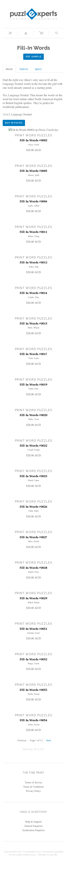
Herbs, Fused (33, 693)
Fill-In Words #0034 (33, 720)
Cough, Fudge (34, 449)
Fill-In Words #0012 (33, 262)
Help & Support (33, 821)
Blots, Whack (33, 327)
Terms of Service (33, 782)
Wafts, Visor (33, 419)
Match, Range (33, 602)
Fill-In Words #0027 (33, 537)
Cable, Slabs (33, 510)
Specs (38, 69)
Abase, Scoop (33, 724)
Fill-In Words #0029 (33, 598)
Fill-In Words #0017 (33, 354)
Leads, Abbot (33, 205)
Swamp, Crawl (33, 632)
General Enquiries (33, 826)
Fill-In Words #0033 (33, 690)
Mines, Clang (33, 236)
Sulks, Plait (33, 266)
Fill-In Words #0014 (33, 293)
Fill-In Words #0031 (33, 629)
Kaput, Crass (33, 571)
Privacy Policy (33, 791)
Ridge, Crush (33, 663)
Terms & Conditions (33, 786)
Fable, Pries (34, 388)
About (9, 69)
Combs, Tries (33, 297)
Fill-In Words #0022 (33, 445)
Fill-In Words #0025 (33, 476)
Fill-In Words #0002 (33, 140)
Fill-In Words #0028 (33, 568)
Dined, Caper (33, 480)
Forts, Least (34, 358)
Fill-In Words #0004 (33, 201)
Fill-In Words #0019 (33, 384)
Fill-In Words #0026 (33, 507)
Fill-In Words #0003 (33, 171)
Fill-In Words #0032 (33, 659)
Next (48, 740)
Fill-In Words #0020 (33, 415)
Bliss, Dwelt (33, 541)
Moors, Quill (33, 175)
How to (23, 69)
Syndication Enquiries (33, 830)
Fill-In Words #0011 (33, 232)
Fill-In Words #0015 (33, 323)
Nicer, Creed (33, 144)
